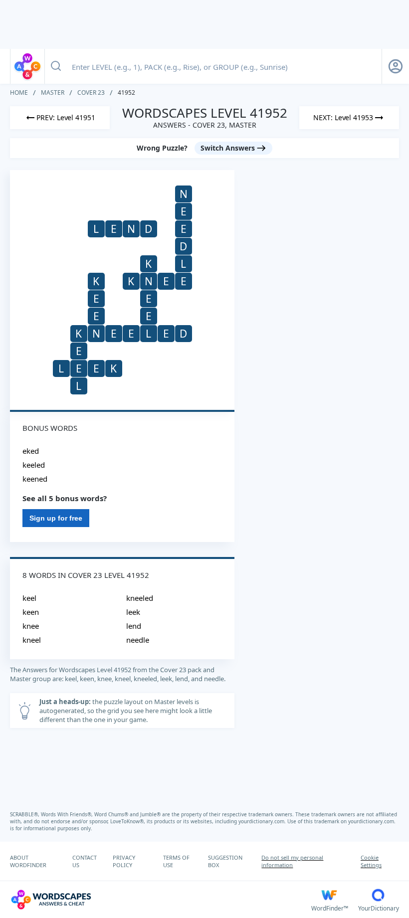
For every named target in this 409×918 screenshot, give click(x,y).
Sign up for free (55, 518)
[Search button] (56, 66)
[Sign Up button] (396, 66)
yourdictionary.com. (262, 821)
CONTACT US (84, 861)
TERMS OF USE (176, 861)
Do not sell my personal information (292, 861)
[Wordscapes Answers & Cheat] (27, 66)
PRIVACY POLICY (124, 861)
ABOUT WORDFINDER (28, 861)
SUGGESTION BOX (225, 861)
